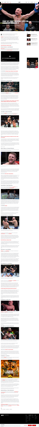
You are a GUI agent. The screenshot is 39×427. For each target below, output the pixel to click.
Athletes (8, 2)
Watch (28, 2)
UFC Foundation (27, 416)
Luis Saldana (14, 280)
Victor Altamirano (3, 392)
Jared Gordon (10, 233)
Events (2, 2)
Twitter (29, 420)
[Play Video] (10, 56)
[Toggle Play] (2, 60)
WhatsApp (30, 418)
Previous (1, 14)
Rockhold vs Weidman (3, 101)
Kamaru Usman (2, 48)
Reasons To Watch (7, 136)
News (10, 2)
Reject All (30, 425)
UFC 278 (2, 36)
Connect (26, 2)
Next (38, 14)
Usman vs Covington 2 (13, 101)
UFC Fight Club (27, 420)
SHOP (34, 2)
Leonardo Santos (3, 233)
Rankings (5, 2)
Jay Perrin (5, 357)
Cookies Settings (25, 425)
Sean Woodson (10, 280)
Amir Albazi (6, 349)
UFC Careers (27, 417)
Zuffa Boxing (32, 2)
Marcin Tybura (6, 173)
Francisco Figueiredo (10, 349)
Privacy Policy (36, 416)
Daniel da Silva (16, 391)
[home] (19, 2)
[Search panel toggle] (36, 2)
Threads (29, 417)
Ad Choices (36, 417)
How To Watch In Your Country (13, 136)
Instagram (30, 416)
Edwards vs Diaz (8, 101)
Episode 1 (6, 205)
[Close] (38, 425)
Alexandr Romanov (11, 173)
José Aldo (5, 113)
